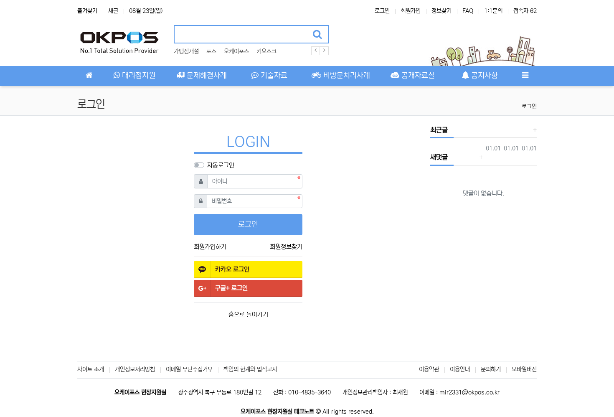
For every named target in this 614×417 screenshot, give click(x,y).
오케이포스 (236, 51)
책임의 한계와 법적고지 (250, 369)
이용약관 (429, 369)
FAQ (467, 11)
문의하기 (491, 369)
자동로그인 (220, 165)
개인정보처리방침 (135, 369)
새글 (113, 11)
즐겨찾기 (87, 11)
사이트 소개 (90, 369)
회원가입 (411, 11)
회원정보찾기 (286, 246)
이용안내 (460, 369)
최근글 (439, 130)
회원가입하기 (210, 246)
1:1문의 (493, 11)
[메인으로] (89, 76)
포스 (211, 51)
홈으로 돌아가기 (248, 314)
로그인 (382, 11)
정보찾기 (441, 11)
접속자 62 (525, 11)
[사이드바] (525, 76)
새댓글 (439, 157)
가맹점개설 (186, 51)
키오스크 (266, 51)
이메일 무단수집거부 (189, 369)
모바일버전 (524, 369)
